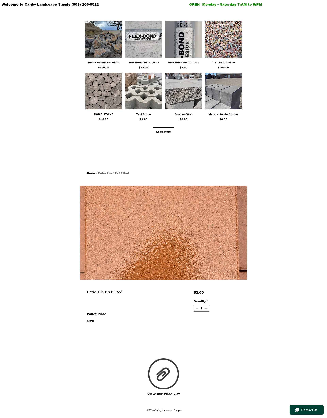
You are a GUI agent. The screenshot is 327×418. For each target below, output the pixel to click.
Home (91, 173)
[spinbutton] (201, 308)
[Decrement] (196, 308)
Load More (163, 131)
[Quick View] (103, 39)
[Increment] (206, 308)
